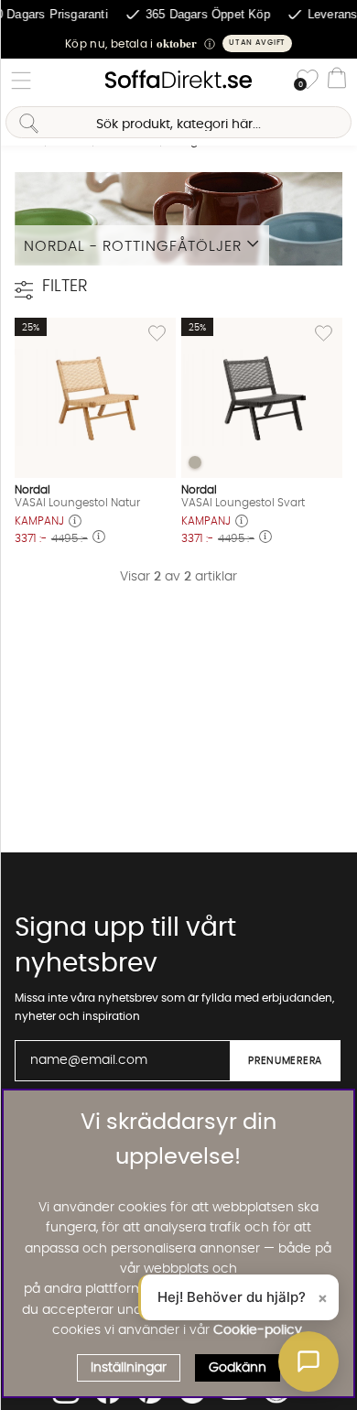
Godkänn (237, 1367)
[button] (178, 43)
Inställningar (129, 1367)
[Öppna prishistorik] (75, 522)
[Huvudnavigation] (21, 80)
